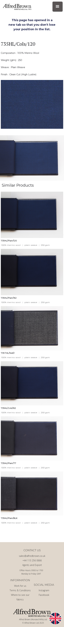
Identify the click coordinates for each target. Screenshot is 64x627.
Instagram (44, 590)
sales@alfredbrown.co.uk (32, 555)
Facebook (44, 594)
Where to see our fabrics (20, 597)
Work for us (20, 585)
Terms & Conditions (20, 590)
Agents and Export (32, 565)
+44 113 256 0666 (32, 560)
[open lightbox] (32, 104)
